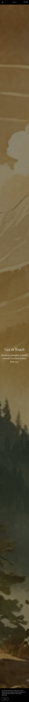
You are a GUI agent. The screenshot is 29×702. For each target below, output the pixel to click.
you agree (15, 690)
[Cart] (27, 2)
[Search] (24, 2)
